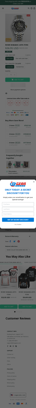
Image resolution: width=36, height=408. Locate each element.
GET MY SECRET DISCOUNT (18, 220)
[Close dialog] (33, 181)
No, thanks (18, 224)
